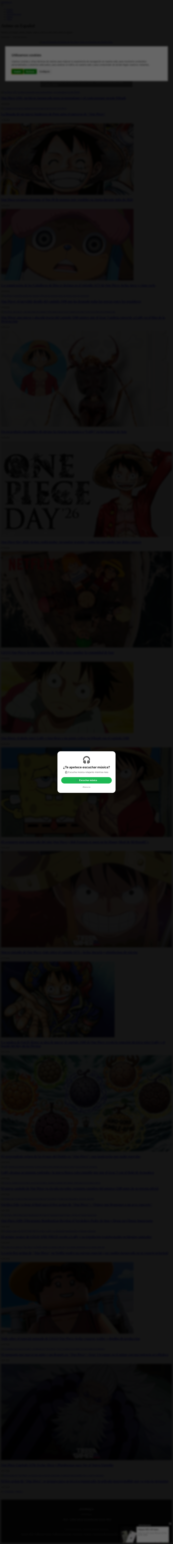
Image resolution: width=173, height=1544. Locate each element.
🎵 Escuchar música (86, 780)
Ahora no (86, 787)
